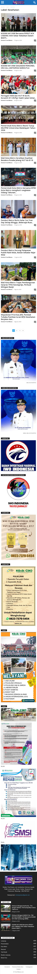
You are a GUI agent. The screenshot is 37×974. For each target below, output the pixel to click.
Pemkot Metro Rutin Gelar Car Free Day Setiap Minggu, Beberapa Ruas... (17, 221)
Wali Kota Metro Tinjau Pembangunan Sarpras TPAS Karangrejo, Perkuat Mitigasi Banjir (18, 284)
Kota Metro (4, 946)
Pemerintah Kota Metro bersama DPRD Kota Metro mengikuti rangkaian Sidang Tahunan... (18, 190)
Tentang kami (29, 967)
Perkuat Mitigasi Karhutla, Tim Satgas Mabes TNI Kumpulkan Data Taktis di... (24, 907)
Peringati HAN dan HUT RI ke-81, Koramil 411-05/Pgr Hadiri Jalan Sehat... (18, 97)
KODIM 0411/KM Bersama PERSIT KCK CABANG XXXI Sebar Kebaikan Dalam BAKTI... (17, 35)
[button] (34, 2)
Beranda (3, 7)
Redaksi (18, 969)
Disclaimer (7, 967)
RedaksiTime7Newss (6, 40)
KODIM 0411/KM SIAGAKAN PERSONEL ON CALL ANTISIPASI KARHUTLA (18, 67)
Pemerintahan (5, 943)
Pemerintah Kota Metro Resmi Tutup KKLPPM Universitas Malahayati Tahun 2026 (18, 128)
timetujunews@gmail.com (23, 895)
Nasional (3, 949)
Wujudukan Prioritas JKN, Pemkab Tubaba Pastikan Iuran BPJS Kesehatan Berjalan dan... (18, 317)
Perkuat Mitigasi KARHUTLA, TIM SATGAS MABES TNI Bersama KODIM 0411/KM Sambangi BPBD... (24, 917)
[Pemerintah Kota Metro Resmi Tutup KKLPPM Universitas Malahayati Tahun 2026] (18, 114)
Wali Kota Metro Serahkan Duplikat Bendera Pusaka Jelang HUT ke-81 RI (17, 159)
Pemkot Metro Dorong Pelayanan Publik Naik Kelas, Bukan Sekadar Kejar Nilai (18, 252)
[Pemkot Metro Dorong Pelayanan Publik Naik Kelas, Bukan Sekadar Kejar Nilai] (18, 239)
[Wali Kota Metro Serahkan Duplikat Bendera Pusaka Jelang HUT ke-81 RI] (18, 147)
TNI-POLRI (4, 952)
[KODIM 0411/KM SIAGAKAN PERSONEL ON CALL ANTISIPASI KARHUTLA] (18, 54)
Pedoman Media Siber (17, 967)
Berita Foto (4, 957)
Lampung (3, 941)
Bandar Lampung (5, 955)
